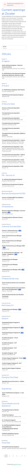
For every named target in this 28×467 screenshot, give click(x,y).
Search (4, 46)
